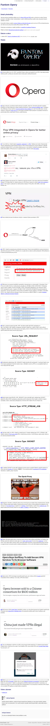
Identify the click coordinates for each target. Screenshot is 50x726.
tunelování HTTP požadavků (39, 469)
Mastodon (40, 722)
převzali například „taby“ (37, 107)
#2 (1, 105)
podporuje (41, 541)
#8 (1, 325)
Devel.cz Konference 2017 (14, 36)
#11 (1, 432)
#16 (1, 609)
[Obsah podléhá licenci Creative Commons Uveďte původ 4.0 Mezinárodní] (8, 722)
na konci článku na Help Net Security (22, 23)
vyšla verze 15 (14, 110)
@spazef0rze (34, 722)
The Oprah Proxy (10, 505)
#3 (1, 144)
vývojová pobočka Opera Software (24, 108)
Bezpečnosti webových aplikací (16, 30)
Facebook (44, 722)
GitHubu (24, 505)
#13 (1, 502)
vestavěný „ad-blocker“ (22, 144)
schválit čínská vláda (43, 646)
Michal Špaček (4, 8)
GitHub (48, 722)
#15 (1, 576)
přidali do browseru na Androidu (31, 681)
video (36, 36)
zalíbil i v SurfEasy (24, 507)
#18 (1, 679)
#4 (1, 180)
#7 (1, 284)
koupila (39, 576)
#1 (1, 72)
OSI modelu (36, 148)
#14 (1, 539)
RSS (48, 724)
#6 (1, 249)
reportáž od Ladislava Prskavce (28, 27)
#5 (1, 217)
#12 (1, 467)
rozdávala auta (42, 505)
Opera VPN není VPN (26, 17)
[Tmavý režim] (48, 1)
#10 (1, 397)
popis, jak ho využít (27, 541)
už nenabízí (11, 681)
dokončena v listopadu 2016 (14, 611)
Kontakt (1, 724)
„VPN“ (29, 144)
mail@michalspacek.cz (8, 724)
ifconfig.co (10, 469)
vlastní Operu (14, 609)
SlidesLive (4, 692)
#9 (1, 362)
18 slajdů (32, 36)
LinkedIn (29, 722)
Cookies (44, 724)
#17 (1, 644)
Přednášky (10, 8)
